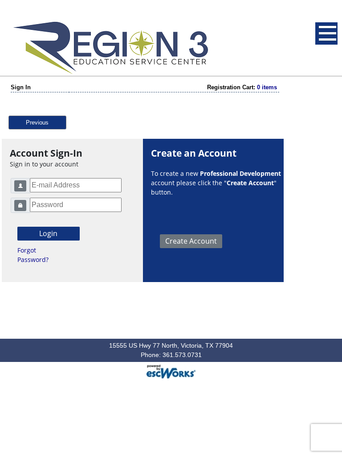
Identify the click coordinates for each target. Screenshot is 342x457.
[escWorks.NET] (171, 370)
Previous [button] (37, 122)
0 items (267, 87)
